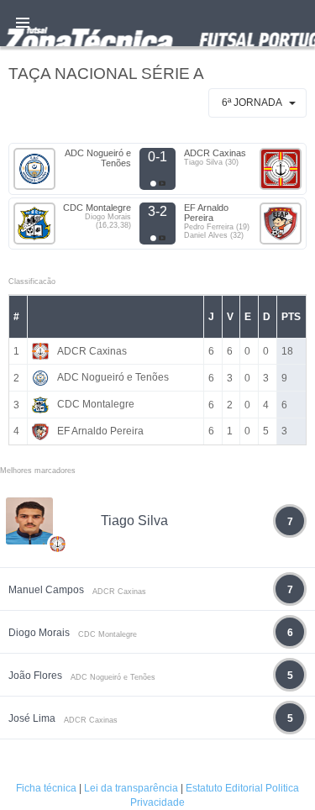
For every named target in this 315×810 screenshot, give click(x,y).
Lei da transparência (131, 788)
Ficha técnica (46, 788)
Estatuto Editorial (224, 788)
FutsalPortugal (157, 23)
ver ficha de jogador (58, 593)
